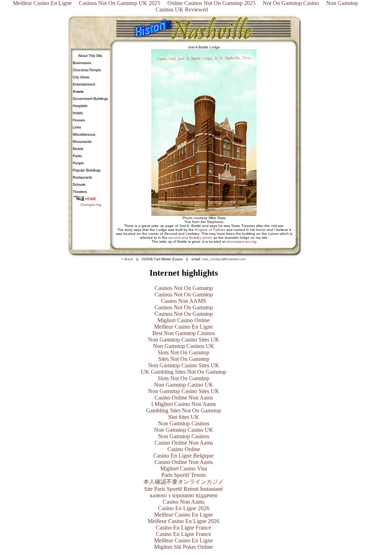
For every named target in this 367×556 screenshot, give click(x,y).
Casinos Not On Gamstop (183, 288)
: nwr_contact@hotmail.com (223, 259)
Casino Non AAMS (183, 301)
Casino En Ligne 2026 (183, 508)
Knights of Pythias (210, 230)
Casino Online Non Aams (183, 398)
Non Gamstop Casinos (183, 423)
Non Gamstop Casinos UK (183, 346)
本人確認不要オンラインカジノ (183, 482)
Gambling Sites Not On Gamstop (183, 410)
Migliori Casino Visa (183, 468)
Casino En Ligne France (183, 527)
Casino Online (183, 449)
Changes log (90, 205)
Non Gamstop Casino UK (183, 385)
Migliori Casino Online (183, 320)
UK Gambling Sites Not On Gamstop (183, 372)
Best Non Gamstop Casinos (183, 333)
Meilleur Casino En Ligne (183, 327)
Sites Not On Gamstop (183, 359)
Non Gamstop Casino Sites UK (183, 340)
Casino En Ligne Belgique (183, 456)
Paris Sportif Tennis (183, 475)
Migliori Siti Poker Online (183, 547)
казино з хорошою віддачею (184, 495)
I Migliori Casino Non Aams (183, 404)
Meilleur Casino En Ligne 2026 (183, 521)
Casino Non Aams (183, 502)
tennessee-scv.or (240, 241)
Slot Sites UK (183, 417)
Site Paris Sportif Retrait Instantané (183, 489)
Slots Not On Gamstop (183, 352)
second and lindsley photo (189, 238)
